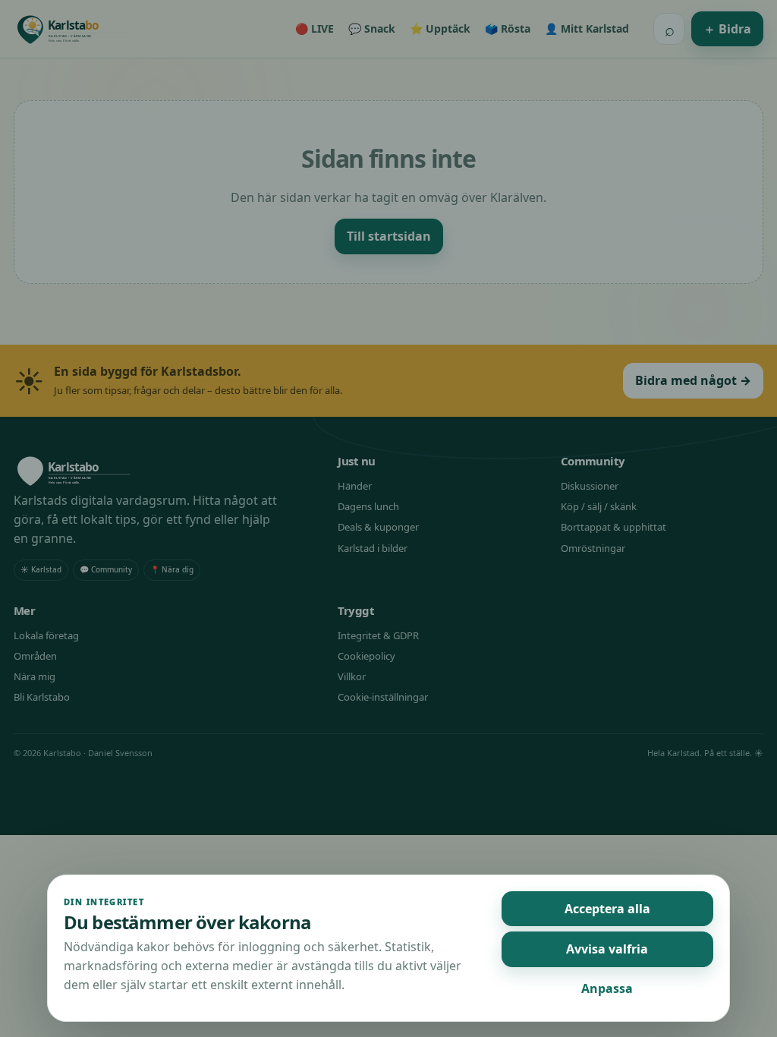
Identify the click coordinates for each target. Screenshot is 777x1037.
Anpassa (607, 988)
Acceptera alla (607, 908)
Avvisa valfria (607, 949)
